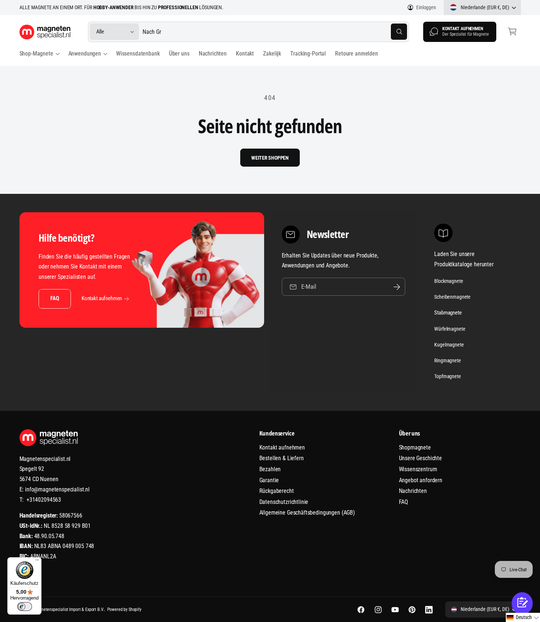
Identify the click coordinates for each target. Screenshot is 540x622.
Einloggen (426, 7)
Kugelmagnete (449, 345)
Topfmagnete (447, 376)
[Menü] (37, 561)
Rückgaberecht (276, 490)
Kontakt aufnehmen (102, 298)
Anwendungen (84, 53)
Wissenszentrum (418, 469)
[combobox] (275, 32)
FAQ (54, 298)
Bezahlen (270, 469)
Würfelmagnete (449, 329)
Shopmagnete (415, 447)
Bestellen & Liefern (281, 458)
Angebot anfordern (420, 480)
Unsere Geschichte (420, 458)
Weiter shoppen (270, 158)
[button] (512, 32)
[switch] (24, 606)
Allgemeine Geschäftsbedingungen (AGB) (307, 512)
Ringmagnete (447, 360)
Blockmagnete (448, 281)
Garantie (269, 480)
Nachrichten (413, 490)
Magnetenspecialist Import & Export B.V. (69, 609)
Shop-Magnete (36, 53)
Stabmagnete (447, 312)
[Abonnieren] (396, 287)
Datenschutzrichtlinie (284, 501)
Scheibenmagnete (452, 297)
